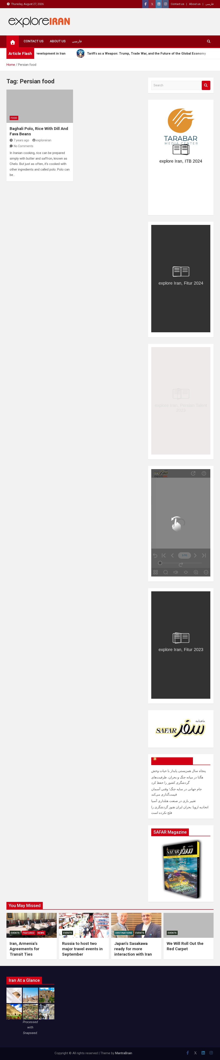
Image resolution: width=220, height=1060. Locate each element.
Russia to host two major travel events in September (82, 948)
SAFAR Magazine (174, 761)
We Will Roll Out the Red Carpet (185, 946)
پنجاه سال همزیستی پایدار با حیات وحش (178, 771)
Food (14, 118)
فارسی (209, 4)
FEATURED (28, 933)
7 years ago (21, 140)
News (41, 933)
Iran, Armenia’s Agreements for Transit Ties (24, 948)
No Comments (23, 146)
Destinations (123, 933)
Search (206, 85)
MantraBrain (123, 1053)
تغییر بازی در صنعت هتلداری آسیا (173, 801)
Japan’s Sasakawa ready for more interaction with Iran (133, 948)
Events (15, 933)
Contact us (177, 4)
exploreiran (43, 140)
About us (194, 4)
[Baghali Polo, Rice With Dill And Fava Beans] (39, 106)
